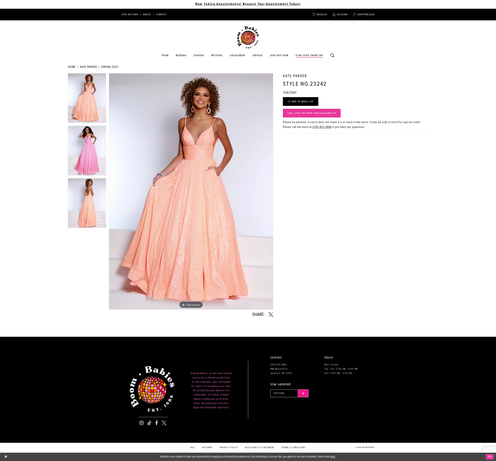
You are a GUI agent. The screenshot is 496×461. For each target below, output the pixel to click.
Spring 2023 (110, 67)
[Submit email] (303, 393)
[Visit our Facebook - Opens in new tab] (156, 423)
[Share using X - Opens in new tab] (271, 314)
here (332, 457)
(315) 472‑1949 (321, 127)
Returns (207, 447)
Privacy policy (229, 447)
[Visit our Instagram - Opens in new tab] (142, 423)
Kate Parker (88, 67)
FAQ (192, 447)
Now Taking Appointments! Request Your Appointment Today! (248, 4)
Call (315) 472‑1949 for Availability (312, 113)
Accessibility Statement (260, 447)
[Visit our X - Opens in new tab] (164, 423)
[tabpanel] (87, 99)
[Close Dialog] (5, 456)
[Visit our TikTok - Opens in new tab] (149, 423)
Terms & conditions (294, 447)
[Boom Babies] (248, 37)
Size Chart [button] (289, 92)
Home (72, 67)
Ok (490, 457)
